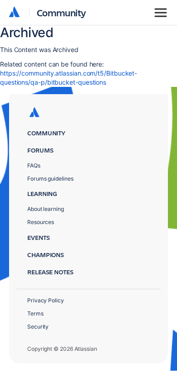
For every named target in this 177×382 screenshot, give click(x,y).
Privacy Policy (45, 300)
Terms (35, 313)
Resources (40, 222)
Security (38, 326)
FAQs (33, 165)
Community (61, 12)
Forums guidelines (50, 178)
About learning (45, 208)
